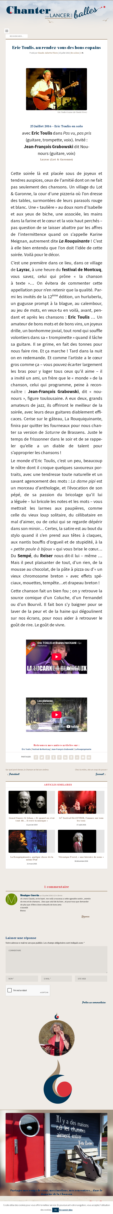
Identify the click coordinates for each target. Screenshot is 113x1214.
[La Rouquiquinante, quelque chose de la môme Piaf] (32, 841)
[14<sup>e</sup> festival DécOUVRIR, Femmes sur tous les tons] (81, 802)
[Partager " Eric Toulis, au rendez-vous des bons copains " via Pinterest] (59, 757)
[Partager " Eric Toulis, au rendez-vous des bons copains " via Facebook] (36, 757)
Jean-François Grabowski (62, 749)
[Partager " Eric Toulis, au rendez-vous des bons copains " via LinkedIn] (65, 757)
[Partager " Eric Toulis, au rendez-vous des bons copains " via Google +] (48, 757)
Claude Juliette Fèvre (48, 53)
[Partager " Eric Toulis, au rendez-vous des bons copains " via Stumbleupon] (77, 757)
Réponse (85, 917)
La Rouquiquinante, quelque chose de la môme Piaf (31, 858)
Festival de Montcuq (41, 749)
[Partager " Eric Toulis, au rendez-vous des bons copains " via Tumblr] (53, 757)
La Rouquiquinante (83, 749)
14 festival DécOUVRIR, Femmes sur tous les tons (81, 819)
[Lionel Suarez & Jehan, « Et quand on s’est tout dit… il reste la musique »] (32, 802)
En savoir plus (66, 1209)
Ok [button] (55, 1210)
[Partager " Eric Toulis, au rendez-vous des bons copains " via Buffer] (71, 757)
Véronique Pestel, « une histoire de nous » (81, 857)
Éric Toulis (26, 749)
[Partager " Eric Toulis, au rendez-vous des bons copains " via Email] (83, 757)
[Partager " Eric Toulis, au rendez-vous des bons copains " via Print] (89, 757)
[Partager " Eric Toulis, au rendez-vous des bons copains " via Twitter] (42, 757)
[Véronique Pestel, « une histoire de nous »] (81, 841)
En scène (75, 53)
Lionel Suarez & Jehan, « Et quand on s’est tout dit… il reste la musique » (32, 819)
